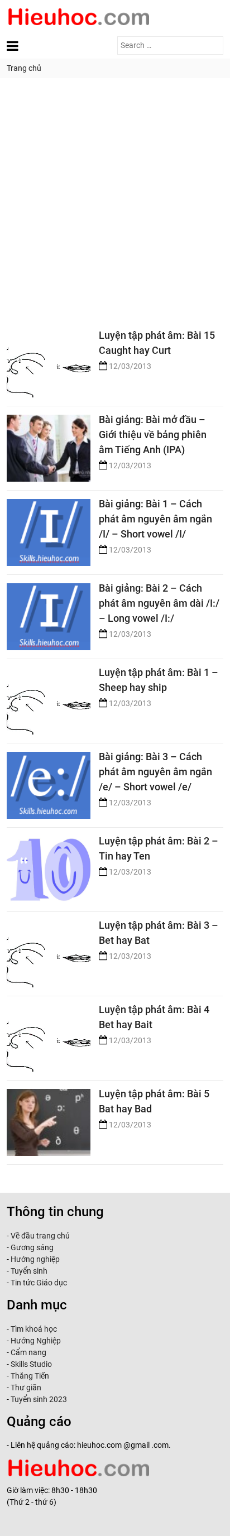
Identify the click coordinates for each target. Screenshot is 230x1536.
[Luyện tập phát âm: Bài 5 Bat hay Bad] (48, 1118)
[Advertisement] (115, 199)
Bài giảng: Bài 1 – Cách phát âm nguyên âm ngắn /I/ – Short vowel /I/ (155, 519)
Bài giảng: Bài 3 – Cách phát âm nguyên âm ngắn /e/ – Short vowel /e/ (155, 772)
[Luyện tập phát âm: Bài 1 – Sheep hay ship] (48, 697)
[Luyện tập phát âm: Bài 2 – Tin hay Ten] (48, 865)
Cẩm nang (28, 1352)
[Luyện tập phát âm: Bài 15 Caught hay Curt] (48, 359)
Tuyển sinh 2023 (39, 1399)
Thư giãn (26, 1387)
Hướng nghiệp (35, 1259)
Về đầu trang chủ (40, 1235)
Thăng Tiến (29, 1375)
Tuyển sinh (29, 1270)
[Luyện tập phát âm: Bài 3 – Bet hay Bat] (48, 949)
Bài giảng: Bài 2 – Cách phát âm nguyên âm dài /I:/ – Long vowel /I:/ (159, 603)
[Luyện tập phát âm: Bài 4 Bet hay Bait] (48, 1034)
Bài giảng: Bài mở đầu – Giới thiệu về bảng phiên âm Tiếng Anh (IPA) (153, 434)
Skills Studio (31, 1364)
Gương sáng (32, 1247)
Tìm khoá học (33, 1328)
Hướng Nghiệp (35, 1340)
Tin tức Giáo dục (39, 1282)
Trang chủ (24, 68)
